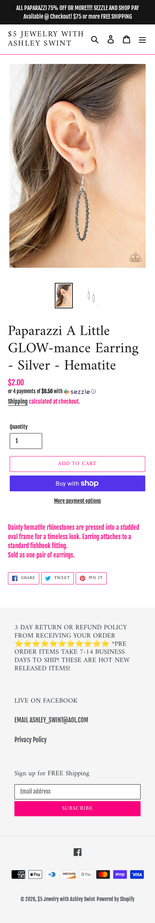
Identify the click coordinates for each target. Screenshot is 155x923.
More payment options (77, 500)
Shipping (18, 401)
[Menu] (142, 39)
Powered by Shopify (115, 899)
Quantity (19, 426)
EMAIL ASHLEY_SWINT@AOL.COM (51, 720)
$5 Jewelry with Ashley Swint (46, 39)
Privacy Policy (30, 740)
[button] (77, 391)
